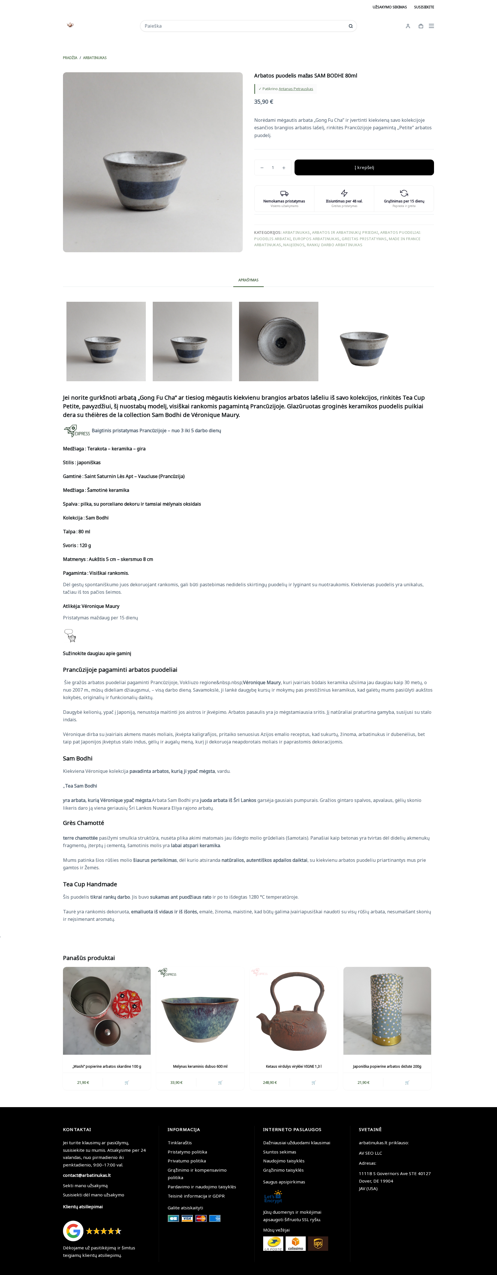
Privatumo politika (187, 1161)
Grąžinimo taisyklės (283, 1170)
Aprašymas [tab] (248, 280)
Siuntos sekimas (279, 1152)
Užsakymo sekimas (390, 7)
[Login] (408, 26)
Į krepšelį (364, 167)
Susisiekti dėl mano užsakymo (93, 1195)
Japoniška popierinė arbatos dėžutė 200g (387, 1066)
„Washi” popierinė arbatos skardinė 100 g (106, 1066)
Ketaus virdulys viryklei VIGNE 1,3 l (294, 1066)
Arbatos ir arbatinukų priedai (345, 232)
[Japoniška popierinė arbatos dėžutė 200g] (387, 1011)
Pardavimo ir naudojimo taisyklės (202, 1186)
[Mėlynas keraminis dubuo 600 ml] (200, 1011)
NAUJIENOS (294, 244)
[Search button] (351, 26)
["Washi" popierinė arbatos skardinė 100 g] (107, 1011)
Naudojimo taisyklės (284, 1161)
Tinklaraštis (180, 1142)
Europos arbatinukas (316, 238)
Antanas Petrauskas (296, 88)
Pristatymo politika (187, 1152)
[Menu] (431, 26)
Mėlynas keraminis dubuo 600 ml (200, 1066)
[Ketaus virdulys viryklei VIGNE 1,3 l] (294, 1011)
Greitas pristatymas (364, 238)
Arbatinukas (296, 232)
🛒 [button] (127, 1082)
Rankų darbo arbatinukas (335, 244)
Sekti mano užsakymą (85, 1185)
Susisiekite (424, 7)
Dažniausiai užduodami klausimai (296, 1142)
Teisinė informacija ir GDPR (196, 1196)
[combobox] (244, 26)
